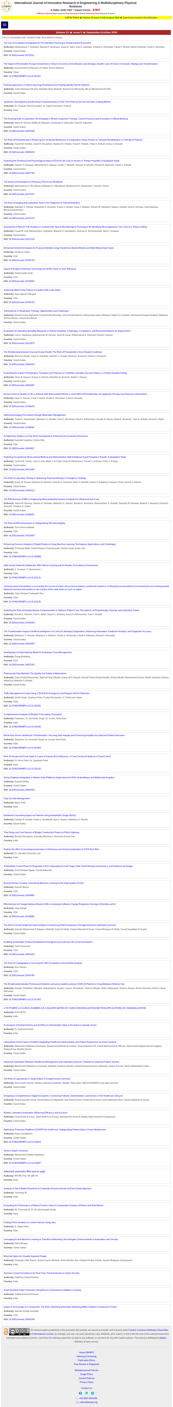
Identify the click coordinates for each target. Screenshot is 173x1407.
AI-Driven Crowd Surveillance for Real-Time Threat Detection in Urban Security (41, 1273)
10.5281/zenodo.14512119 (21, 239)
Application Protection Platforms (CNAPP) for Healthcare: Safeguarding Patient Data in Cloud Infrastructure (55, 1129)
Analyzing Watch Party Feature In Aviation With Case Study (32, 290)
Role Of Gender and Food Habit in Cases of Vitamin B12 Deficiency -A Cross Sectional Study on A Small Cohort (57, 756)
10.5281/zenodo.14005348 (21, 1319)
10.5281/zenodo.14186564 (21, 427)
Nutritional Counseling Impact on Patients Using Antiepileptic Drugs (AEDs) (40, 815)
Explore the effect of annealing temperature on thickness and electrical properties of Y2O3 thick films (51, 849)
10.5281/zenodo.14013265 (21, 469)
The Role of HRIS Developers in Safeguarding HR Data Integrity (34, 523)
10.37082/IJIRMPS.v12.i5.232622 (25, 1142)
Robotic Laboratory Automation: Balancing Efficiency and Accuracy (35, 1113)
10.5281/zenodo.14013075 (21, 343)
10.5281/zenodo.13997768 (21, 173)
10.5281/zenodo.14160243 (21, 406)
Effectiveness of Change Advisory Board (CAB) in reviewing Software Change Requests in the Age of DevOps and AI (59, 904)
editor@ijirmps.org (88, 1402)
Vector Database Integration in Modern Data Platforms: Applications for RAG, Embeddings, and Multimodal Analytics (59, 777)
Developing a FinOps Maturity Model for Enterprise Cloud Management (37, 652)
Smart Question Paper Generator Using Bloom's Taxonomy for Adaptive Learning (42, 1290)
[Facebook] (80, 1393)
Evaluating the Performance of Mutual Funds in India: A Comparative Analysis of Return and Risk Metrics (53, 1205)
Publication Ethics (86, 1360)
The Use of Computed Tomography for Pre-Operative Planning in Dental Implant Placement (47, 43)
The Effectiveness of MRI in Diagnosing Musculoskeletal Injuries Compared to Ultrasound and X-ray (51, 499)
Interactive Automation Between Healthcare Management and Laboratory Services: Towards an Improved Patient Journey (61, 1062)
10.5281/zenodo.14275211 (21, 55)
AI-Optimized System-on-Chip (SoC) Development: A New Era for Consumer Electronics (46, 436)
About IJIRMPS (86, 1352)
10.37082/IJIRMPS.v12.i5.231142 (25, 769)
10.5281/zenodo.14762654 (21, 281)
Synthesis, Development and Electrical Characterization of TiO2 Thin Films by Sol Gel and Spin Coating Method (57, 102)
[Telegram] (92, 1393)
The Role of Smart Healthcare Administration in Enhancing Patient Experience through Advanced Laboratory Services (60, 925)
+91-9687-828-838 (88, 1398)
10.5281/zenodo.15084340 (21, 790)
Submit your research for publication (122, 17)
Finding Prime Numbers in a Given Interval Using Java (30, 1222)
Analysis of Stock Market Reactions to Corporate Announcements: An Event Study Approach (48, 1188)
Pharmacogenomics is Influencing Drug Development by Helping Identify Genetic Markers (46, 85)
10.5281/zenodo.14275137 (21, 194)
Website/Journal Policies (86, 1370)
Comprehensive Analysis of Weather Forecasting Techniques (33, 714)
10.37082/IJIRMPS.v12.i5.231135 (25, 602)
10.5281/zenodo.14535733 (21, 260)
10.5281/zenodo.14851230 (21, 954)
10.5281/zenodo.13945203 (21, 152)
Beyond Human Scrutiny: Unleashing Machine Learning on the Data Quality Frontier (44, 883)
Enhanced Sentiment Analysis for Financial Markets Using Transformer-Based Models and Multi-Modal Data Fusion (59, 248)
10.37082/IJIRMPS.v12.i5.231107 (25, 76)
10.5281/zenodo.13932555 (21, 644)
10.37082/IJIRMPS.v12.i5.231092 (25, 727)
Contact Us (86, 1388)
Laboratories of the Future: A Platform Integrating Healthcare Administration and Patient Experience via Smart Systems (60, 1042)
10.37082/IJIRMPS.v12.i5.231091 (25, 706)
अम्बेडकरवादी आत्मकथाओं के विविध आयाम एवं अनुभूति (24, 1171)
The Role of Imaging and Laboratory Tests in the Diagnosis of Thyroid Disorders (42, 203)
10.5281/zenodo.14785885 (21, 916)
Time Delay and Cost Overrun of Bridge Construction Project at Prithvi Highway (41, 832)
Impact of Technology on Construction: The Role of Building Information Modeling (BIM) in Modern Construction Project (60, 1307)
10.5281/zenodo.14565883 (21, 895)
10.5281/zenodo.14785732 (21, 302)
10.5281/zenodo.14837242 (21, 664)
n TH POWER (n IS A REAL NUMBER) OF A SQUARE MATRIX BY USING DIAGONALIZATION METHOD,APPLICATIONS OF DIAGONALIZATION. (75, 1008)
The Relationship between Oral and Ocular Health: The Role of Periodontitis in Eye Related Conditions (53, 352)
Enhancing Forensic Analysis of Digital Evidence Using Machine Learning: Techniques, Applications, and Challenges (60, 544)
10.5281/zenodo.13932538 (21, 131)
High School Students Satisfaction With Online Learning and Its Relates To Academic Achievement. (51, 565)
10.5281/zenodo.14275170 (21, 218)
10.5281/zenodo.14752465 (21, 535)
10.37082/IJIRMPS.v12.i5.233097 (25, 1163)
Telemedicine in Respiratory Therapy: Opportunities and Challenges (36, 311)
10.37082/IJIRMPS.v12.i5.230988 (25, 556)
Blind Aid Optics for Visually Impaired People (25, 1256)
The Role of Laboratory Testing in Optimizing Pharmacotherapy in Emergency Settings (45, 478)
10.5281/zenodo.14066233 (21, 364)
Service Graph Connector (16, 1151)
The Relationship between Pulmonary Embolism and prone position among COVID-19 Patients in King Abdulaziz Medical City (64, 984)
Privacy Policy (86, 1382)
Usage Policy (86, 1374)
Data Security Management (17, 798)
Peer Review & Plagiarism (86, 1364)
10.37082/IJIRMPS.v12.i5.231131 (25, 577)
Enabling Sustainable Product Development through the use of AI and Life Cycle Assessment (48, 942)
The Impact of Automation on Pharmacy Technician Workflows (33, 182)
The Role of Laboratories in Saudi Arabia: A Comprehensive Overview (37, 1079)
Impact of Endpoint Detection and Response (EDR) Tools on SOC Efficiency (40, 269)
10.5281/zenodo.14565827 (21, 448)
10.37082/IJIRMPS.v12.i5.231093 (25, 748)
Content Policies (86, 1378)
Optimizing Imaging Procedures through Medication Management (35, 415)
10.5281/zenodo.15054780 (21, 975)
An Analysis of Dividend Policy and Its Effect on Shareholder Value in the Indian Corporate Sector (50, 1025)
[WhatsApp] (86, 1394)
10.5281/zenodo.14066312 (21, 490)
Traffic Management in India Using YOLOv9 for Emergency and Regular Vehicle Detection (46, 693)
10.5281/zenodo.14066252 (21, 385)
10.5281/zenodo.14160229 (21, 622)
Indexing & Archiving (86, 1356)
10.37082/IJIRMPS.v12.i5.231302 (25, 999)
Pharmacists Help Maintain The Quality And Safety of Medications (35, 673)
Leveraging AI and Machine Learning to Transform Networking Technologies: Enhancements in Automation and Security (61, 1239)
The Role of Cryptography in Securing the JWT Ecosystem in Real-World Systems (43, 963)
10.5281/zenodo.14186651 (21, 514)
